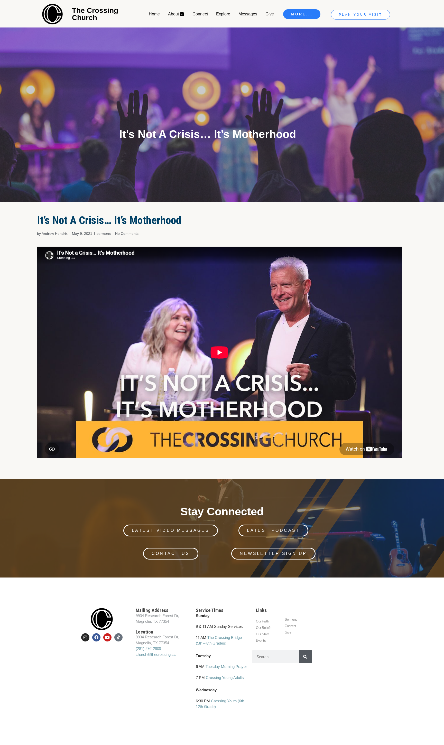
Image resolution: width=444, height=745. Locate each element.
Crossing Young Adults (225, 677)
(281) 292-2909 (148, 648)
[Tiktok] (118, 637)
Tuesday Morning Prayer (226, 666)
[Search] (305, 656)
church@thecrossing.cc (156, 654)
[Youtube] (107, 637)
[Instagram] (85, 637)
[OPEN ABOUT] (182, 14)
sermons (104, 233)
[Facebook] (96, 637)
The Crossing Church (95, 14)
